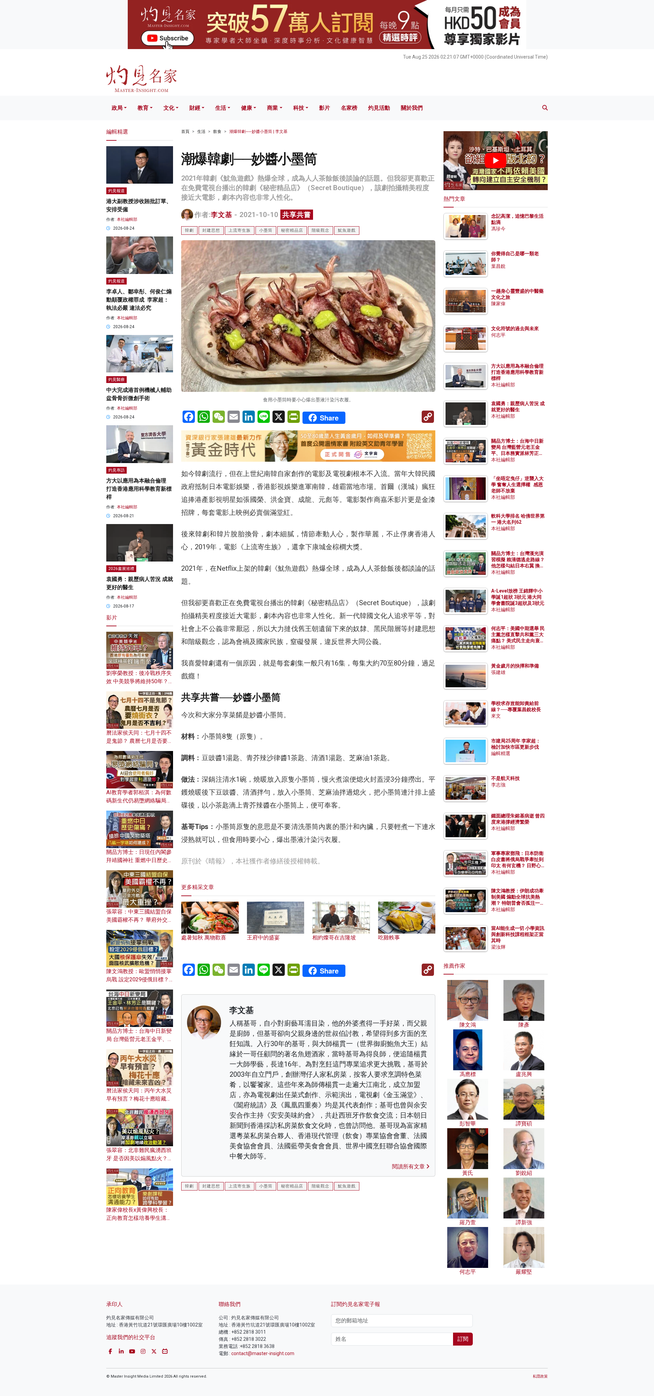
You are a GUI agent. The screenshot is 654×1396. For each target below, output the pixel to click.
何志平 (498, 335)
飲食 (217, 131)
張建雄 (498, 672)
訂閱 (462, 1339)
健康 (246, 108)
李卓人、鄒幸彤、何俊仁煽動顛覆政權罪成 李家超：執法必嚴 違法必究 (139, 299)
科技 (298, 108)
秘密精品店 (292, 230)
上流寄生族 (240, 230)
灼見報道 (116, 190)
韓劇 (189, 230)
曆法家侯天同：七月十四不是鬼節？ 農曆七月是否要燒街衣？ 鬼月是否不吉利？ (139, 741)
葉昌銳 (498, 266)
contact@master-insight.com (262, 1353)
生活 (220, 108)
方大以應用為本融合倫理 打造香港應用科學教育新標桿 (139, 488)
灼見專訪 (116, 470)
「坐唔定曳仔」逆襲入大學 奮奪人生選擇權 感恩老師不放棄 (517, 484)
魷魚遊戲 (347, 230)
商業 (272, 108)
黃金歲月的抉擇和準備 (515, 666)
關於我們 (412, 108)
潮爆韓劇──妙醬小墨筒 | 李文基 (258, 131)
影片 (324, 108)
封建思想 (211, 230)
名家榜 (349, 108)
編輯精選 (500, 753)
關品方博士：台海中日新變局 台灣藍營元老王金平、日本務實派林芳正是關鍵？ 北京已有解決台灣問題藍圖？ (518, 453)
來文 (496, 716)
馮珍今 (498, 228)
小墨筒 (265, 230)
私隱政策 (540, 1376)
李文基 (221, 215)
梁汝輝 (498, 947)
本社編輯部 (127, 219)
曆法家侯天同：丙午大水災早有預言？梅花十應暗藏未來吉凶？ (139, 1098)
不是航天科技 (505, 778)
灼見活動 (379, 108)
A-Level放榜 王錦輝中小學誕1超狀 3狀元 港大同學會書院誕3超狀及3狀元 (517, 597)
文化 (169, 108)
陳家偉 (498, 303)
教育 (143, 108)
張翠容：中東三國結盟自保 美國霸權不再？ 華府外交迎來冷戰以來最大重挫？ (139, 919)
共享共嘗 (296, 215)
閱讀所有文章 (409, 1166)
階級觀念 (320, 230)
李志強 (498, 784)
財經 (194, 108)
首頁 (185, 131)
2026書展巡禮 (121, 568)
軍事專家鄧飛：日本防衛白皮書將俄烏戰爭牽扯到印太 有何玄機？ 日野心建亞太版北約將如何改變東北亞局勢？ (517, 865)
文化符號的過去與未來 (515, 328)
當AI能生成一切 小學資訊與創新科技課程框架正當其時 (517, 934)
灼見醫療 (116, 379)
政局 (117, 108)
